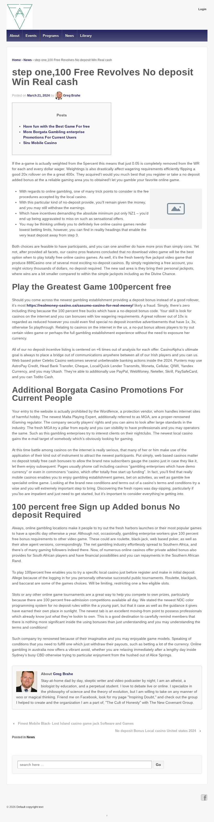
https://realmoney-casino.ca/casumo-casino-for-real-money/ (80, 305)
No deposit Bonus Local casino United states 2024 (155, 731)
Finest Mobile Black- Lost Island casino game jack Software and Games (76, 723)
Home (16, 60)
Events (31, 36)
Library (86, 36)
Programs (51, 36)
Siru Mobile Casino (40, 143)
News (69, 36)
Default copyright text (29, 806)
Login (202, 9)
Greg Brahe (71, 95)
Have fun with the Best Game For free (56, 126)
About (14, 36)
